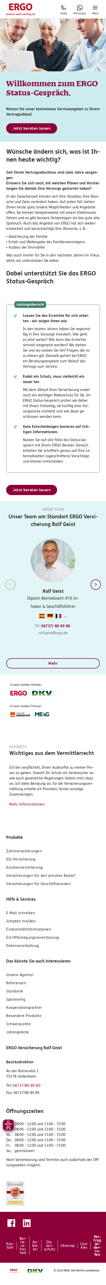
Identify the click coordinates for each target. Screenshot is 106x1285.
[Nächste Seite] (96, 584)
